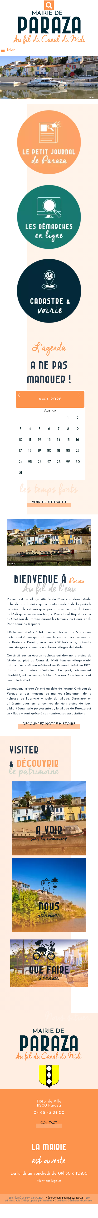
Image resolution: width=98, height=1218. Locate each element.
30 (78, 462)
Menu (12, 50)
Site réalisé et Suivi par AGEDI (26, 1197)
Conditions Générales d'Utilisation (74, 1200)
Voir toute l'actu (49, 502)
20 (49, 451)
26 (40, 462)
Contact (48, 1123)
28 (59, 462)
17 (20, 451)
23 (77, 451)
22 (68, 451)
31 (20, 473)
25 (30, 462)
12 (39, 440)
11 (30, 440)
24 (20, 462)
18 (30, 451)
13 (49, 440)
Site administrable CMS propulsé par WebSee (47, 1199)
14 (58, 440)
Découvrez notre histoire (49, 724)
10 (20, 440)
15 (68, 440)
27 (49, 462)
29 (68, 462)
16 (77, 440)
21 (58, 451)
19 (39, 451)
